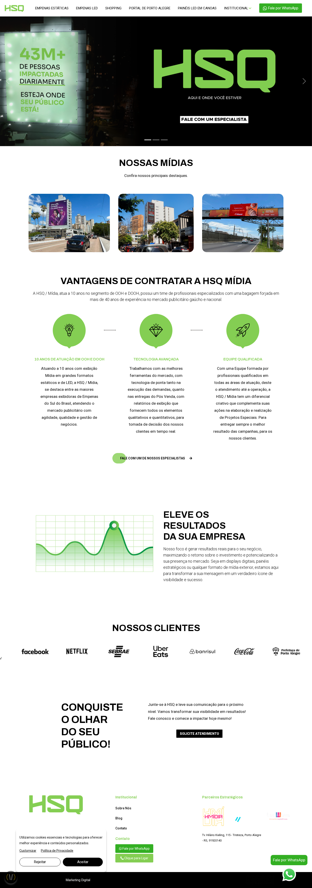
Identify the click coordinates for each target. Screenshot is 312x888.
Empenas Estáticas (52, 8)
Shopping (113, 8)
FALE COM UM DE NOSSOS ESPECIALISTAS (153, 464)
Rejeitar (40, 862)
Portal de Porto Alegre (149, 8)
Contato (121, 835)
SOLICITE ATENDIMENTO (199, 740)
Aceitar (82, 862)
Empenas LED (87, 8)
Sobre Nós (123, 815)
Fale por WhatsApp (282, 8)
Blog (118, 825)
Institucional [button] (236, 8)
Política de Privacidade (57, 850)
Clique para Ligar (136, 865)
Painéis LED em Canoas (197, 8)
